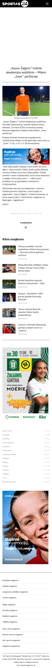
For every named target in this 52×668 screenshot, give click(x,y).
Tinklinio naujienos (9, 622)
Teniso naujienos (9, 597)
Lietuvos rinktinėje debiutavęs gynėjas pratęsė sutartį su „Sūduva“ (32, 327)
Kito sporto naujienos (11, 640)
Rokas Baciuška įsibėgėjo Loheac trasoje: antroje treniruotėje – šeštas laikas (33, 268)
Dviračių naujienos (9, 610)
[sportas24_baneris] (25, 563)
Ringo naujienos (8, 604)
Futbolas (22, 213)
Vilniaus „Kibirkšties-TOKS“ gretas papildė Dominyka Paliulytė (31, 296)
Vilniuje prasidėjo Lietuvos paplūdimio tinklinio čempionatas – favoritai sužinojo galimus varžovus (33, 251)
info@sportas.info (31, 662)
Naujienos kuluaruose (11, 646)
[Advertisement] (26, 35)
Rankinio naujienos (10, 616)
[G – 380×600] (25, 420)
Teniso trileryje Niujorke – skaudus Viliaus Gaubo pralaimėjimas (30, 312)
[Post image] (9, 250)
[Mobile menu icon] (47, 3)
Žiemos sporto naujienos (12, 634)
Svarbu (28, 213)
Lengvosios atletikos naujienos (15, 592)
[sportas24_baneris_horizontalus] (26, 163)
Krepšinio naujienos (10, 580)
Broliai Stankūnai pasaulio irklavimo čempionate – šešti (31, 282)
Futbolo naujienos (9, 586)
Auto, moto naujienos (11, 629)
